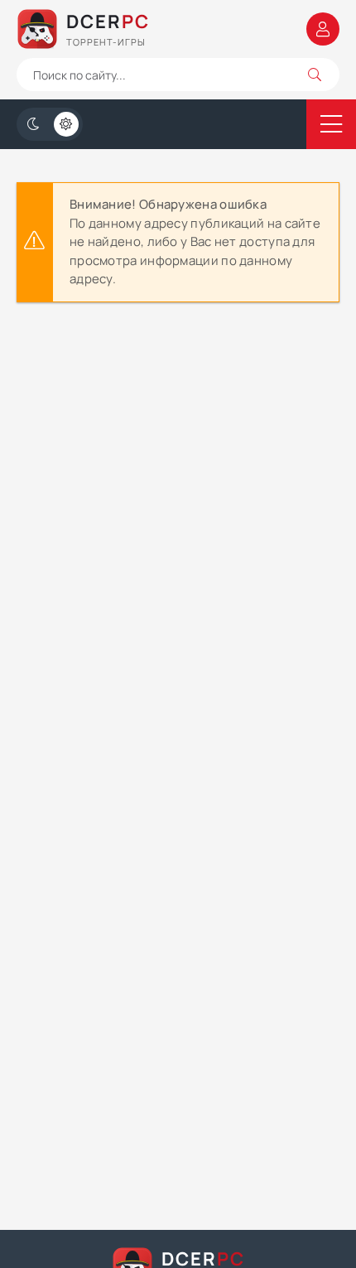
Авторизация (322, 29)
